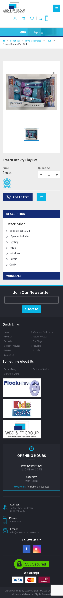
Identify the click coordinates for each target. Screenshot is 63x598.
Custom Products (12, 346)
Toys (49, 40)
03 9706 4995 (15, 521)
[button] (41, 197)
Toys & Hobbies (33, 40)
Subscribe (31, 309)
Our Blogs (37, 341)
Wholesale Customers (42, 332)
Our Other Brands (12, 374)
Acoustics (37, 346)
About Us (8, 337)
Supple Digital (31, 590)
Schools (36, 350)
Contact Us (9, 355)
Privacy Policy (10, 369)
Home (6, 332)
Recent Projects (40, 337)
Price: (6, 167)
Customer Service (41, 369)
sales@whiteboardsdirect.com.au (25, 532)
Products (15, 40)
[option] (31, 32)
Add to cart (21, 197)
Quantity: (44, 167)
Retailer (7, 350)
